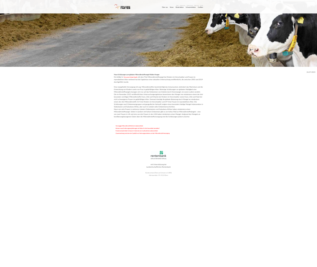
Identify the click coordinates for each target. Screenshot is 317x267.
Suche (201, 5)
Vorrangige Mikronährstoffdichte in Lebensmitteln (128, 126)
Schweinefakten (191, 7)
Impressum (182, 5)
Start (177, 5)
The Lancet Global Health (130, 77)
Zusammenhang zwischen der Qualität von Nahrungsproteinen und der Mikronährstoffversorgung (141, 133)
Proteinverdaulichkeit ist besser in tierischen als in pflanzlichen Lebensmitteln (136, 131)
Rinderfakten (180, 7)
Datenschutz (190, 5)
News (171, 7)
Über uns (196, 5)
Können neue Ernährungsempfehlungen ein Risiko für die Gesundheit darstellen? (137, 128)
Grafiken (200, 7)
